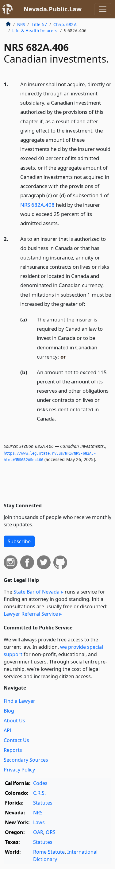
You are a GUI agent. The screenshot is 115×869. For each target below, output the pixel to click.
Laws (39, 822)
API (7, 730)
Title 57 (39, 24)
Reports (13, 750)
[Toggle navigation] (102, 9)
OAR (38, 832)
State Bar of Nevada (36, 591)
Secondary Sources (26, 759)
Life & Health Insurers (35, 30)
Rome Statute (49, 851)
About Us (14, 720)
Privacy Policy (19, 769)
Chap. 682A (65, 24)
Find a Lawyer (19, 701)
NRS (21, 24)
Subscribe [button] (19, 541)
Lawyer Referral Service (31, 613)
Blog (9, 710)
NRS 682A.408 (37, 204)
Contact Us (16, 740)
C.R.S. (39, 793)
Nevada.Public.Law (53, 9)
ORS (51, 832)
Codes (40, 783)
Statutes (42, 802)
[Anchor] (62, 222)
